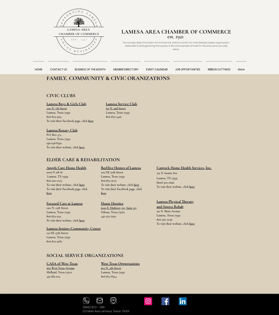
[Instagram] (148, 301)
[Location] (113, 300)
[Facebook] (165, 301)
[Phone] (86, 300)
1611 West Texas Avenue (60, 268)
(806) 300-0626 (165, 183)
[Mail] (100, 300)
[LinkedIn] (183, 301)
